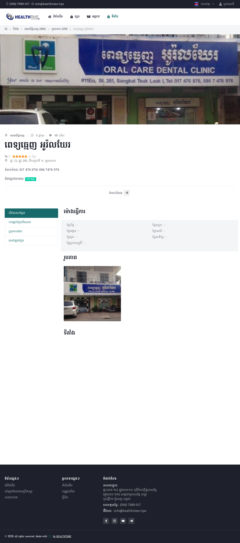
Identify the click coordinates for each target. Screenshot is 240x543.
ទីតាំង (114, 16)
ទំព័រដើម (57, 16)
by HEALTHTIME (62, 536)
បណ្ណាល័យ (68, 491)
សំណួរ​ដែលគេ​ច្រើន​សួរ (18, 491)
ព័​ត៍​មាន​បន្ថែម (17, 213)
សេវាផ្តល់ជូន (16, 240)
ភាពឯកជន (11, 497)
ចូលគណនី (228, 4)
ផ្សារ (77, 16)
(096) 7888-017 (130, 505)
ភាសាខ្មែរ (205, 4)
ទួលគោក (59, 29)
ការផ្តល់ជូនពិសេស (20, 222)
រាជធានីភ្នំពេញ (35, 29)
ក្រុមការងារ (15, 231)
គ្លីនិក (65, 497)
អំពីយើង (10, 485)
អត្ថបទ (95, 16)
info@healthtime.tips (130, 511)
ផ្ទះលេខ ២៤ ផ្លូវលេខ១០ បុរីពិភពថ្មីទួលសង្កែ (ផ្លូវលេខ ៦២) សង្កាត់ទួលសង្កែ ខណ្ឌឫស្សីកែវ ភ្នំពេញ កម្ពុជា (130, 494)
